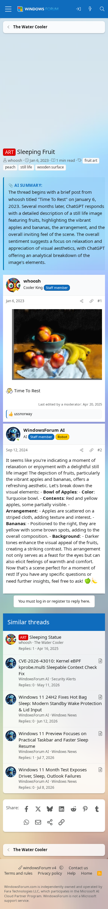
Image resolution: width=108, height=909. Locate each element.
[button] (61, 867)
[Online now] (17, 440)
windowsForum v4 (39, 867)
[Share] (82, 301)
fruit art (91, 160)
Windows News (64, 715)
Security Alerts (64, 679)
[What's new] (90, 9)
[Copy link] (91, 301)
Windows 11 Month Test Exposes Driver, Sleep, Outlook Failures (53, 772)
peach (10, 167)
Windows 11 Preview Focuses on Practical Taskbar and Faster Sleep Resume (53, 739)
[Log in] (78, 9)
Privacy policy (50, 873)
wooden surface (50, 167)
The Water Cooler (49, 642)
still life (26, 167)
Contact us (78, 867)
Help (71, 873)
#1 (100, 301)
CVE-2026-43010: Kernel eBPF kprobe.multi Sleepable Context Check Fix (58, 667)
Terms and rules (18, 873)
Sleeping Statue (45, 637)
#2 (100, 450)
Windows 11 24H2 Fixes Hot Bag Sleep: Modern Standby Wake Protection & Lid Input (60, 703)
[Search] (102, 9)
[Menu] (8, 9)
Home (86, 873)
